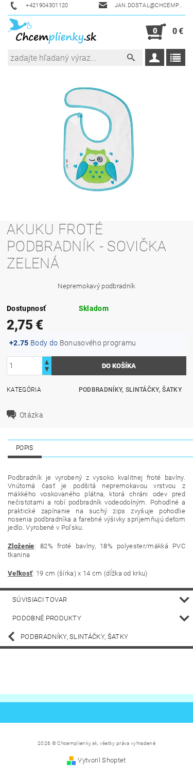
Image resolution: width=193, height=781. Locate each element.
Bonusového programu (98, 343)
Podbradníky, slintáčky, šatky (130, 389)
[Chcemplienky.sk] (52, 32)
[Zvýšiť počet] (46, 361)
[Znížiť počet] (46, 370)
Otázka (31, 415)
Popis (24, 448)
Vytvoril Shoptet (102, 760)
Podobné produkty (46, 618)
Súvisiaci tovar (39, 599)
